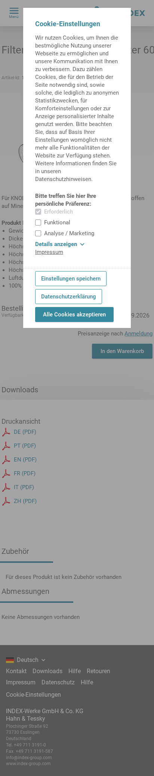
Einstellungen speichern (71, 278)
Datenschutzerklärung (68, 296)
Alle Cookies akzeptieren (74, 314)
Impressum (49, 252)
